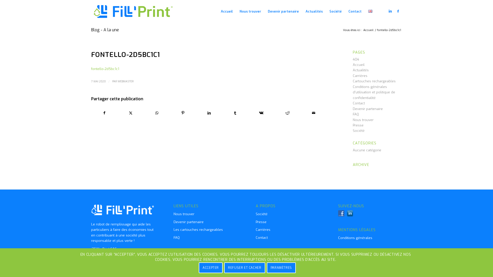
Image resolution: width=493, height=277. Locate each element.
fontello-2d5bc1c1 (105, 69)
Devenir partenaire (368, 109)
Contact (359, 103)
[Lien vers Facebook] (398, 11)
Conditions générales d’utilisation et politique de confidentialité (374, 92)
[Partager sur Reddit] (287, 113)
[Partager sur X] (131, 113)
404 (356, 59)
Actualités (361, 70)
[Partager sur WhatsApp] (157, 113)
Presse (358, 125)
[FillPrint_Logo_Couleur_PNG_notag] (133, 11)
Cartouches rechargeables (374, 81)
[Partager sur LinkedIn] (209, 113)
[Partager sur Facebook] (104, 113)
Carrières (360, 76)
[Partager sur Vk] (261, 113)
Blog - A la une (105, 30)
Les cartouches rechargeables (198, 229)
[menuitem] (226, 11)
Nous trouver (363, 120)
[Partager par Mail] (314, 113)
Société (359, 130)
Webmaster (126, 81)
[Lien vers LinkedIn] (390, 11)
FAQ (356, 114)
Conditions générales (355, 238)
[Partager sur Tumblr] (235, 113)
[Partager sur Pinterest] (183, 113)
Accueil (359, 65)
